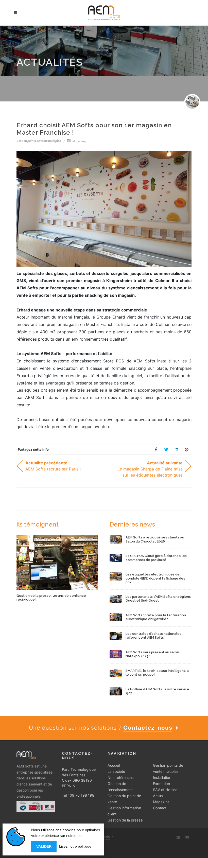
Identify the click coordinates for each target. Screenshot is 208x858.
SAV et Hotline (165, 789)
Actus (158, 796)
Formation (161, 783)
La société (116, 771)
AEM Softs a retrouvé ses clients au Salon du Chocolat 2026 (155, 539)
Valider (43, 846)
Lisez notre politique (75, 846)
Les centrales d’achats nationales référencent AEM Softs (153, 636)
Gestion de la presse (125, 820)
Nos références (121, 777)
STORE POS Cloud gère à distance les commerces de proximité (156, 558)
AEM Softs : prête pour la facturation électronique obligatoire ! (156, 617)
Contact (159, 808)
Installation (162, 777)
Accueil (114, 765)
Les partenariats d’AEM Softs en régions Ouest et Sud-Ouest (158, 599)
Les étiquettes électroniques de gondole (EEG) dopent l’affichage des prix (155, 578)
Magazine (161, 802)
